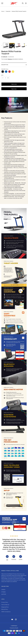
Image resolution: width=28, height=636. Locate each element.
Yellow (13, 71)
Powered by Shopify (14, 627)
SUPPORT (3, 594)
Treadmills (8, 11)
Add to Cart (14, 84)
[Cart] (25, 3)
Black (2, 71)
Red (9, 71)
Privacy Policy (4, 602)
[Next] (26, 45)
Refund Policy (4, 609)
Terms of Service (5, 604)
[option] (7, 557)
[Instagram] (15, 619)
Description (4, 64)
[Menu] (2, 3)
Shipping (10, 59)
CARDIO (3, 589)
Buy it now (14, 89)
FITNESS (3, 592)
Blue (6, 71)
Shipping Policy (5, 607)
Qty (2, 75)
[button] (13, 557)
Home (2, 11)
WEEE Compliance (5, 611)
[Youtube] (12, 619)
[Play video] (14, 105)
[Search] (22, 3)
